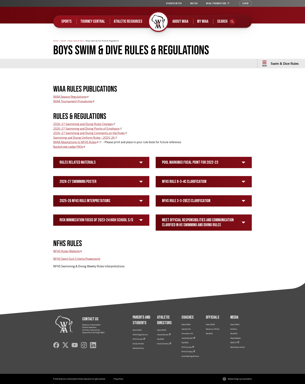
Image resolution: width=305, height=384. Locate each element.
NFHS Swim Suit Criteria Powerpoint (76, 258)
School (163, 343)
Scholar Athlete (138, 343)
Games (163, 334)
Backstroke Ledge (68, 146)
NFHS (138, 339)
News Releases (235, 338)
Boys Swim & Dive (76, 40)
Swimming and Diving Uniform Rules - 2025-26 (84, 137)
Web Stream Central (237, 347)
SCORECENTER (174, 3)
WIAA (216, 3)
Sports (66, 21)
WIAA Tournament (72, 101)
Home (55, 40)
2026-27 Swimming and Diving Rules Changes (83, 124)
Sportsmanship (138, 348)
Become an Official (212, 329)
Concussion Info (187, 333)
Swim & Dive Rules (285, 63)
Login (245, 3)
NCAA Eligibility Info (140, 334)
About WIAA (180, 21)
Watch (194, 3)
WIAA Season (69, 96)
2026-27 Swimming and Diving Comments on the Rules (89, 133)
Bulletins (233, 329)
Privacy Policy (118, 379)
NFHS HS (187, 351)
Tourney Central (92, 21)
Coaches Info (186, 329)
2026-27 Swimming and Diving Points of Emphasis (86, 128)
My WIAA (202, 21)
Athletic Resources (128, 21)
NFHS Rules (66, 251)
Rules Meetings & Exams (190, 356)
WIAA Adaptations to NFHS (74, 142)
